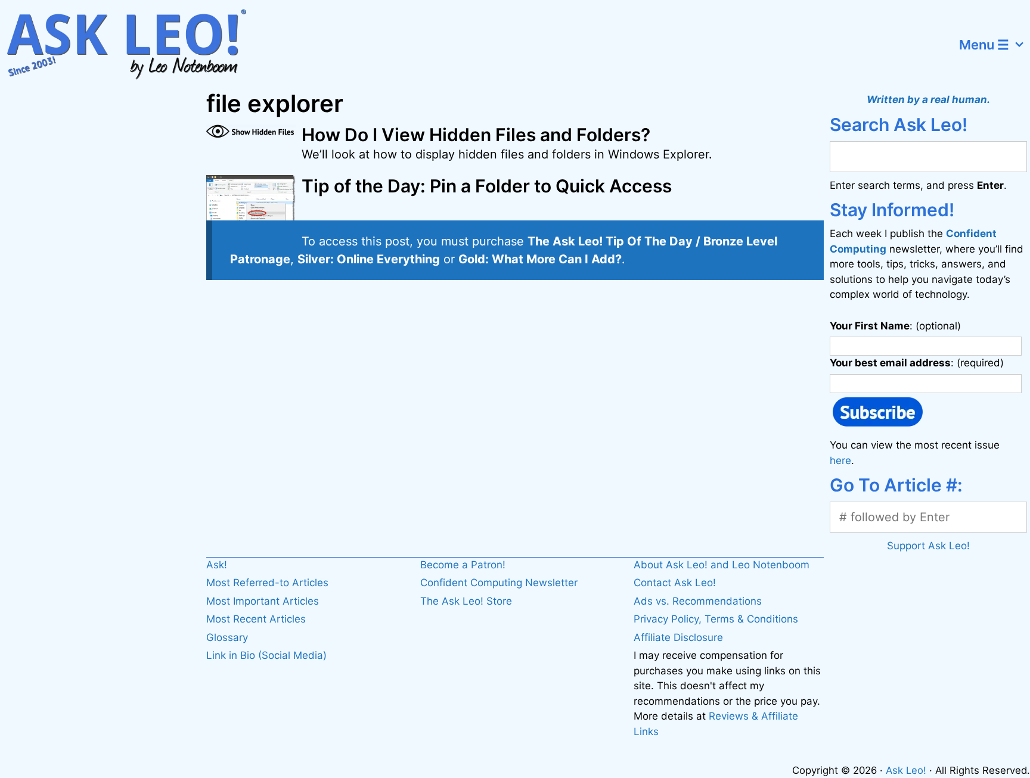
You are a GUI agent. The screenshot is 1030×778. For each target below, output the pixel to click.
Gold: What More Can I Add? (540, 259)
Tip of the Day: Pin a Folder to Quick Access (487, 186)
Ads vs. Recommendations (698, 601)
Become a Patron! (462, 565)
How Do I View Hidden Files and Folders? (476, 134)
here (840, 460)
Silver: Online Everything (368, 259)
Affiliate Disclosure (678, 637)
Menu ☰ (984, 44)
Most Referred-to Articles (267, 583)
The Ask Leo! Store (466, 601)
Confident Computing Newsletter (499, 583)
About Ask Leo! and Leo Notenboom (721, 565)
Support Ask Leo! (928, 546)
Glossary (227, 637)
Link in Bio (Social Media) (266, 655)
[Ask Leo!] (134, 44)
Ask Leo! (906, 770)
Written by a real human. (928, 99)
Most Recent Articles (256, 619)
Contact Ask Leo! (675, 583)
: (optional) (895, 326)
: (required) (917, 363)
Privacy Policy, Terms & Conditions (716, 619)
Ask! (216, 565)
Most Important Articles (262, 601)
